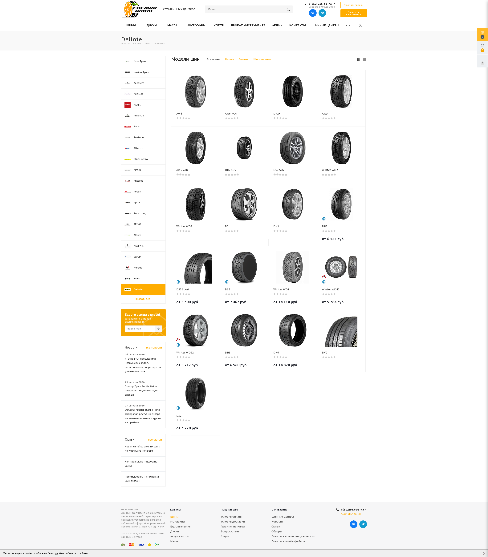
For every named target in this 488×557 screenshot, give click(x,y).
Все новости (153, 347)
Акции (225, 536)
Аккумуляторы (179, 536)
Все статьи (155, 439)
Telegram (322, 13)
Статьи (275, 526)
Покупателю (229, 509)
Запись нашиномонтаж (353, 13)
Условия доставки (233, 521)
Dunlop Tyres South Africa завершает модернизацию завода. (141, 390)
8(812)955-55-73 (320, 4)
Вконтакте (313, 13)
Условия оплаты (231, 516)
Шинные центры (282, 516)
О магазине (279, 509)
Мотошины (177, 521)
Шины (174, 516)
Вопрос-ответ (230, 531)
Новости (277, 521)
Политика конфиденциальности (293, 536)
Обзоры (276, 531)
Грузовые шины (180, 526)
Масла (174, 541)
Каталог (175, 509)
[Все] (348, 25)
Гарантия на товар (233, 526)
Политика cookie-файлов (288, 541)
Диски (174, 531)
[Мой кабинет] (360, 25)
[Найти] (288, 9)
